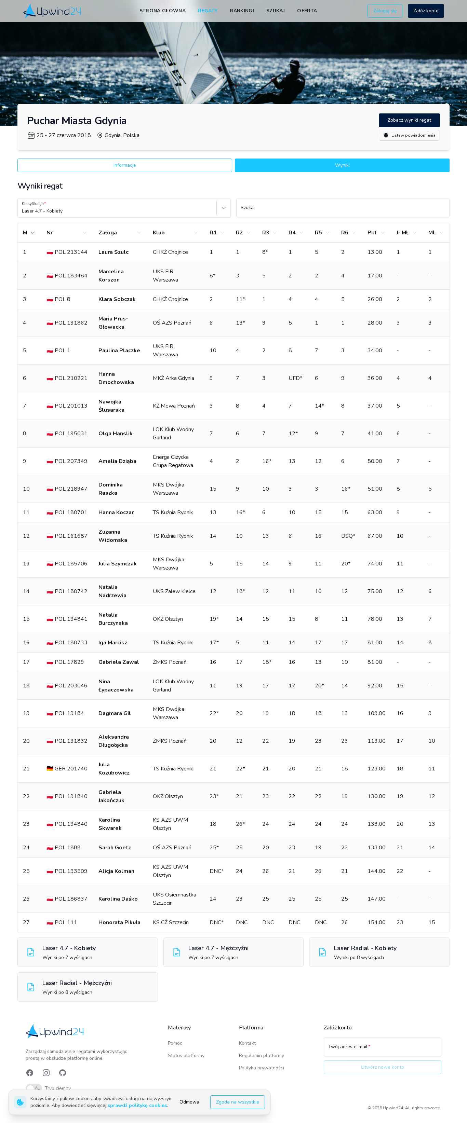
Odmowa (189, 1102)
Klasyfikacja (33, 203)
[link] (53, 10)
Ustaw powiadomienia (413, 135)
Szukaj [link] (275, 11)
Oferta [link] (307, 11)
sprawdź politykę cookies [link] (137, 1105)
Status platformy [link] (186, 1055)
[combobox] (22, 211)
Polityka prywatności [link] (261, 1068)
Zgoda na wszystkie (237, 1102)
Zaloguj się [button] (385, 11)
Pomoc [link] (175, 1043)
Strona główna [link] (162, 11)
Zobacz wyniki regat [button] (409, 120)
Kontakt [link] (247, 1043)
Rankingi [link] (242, 11)
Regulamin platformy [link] (261, 1055)
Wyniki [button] (342, 165)
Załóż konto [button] (426, 11)
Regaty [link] (207, 11)
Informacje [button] (125, 165)
